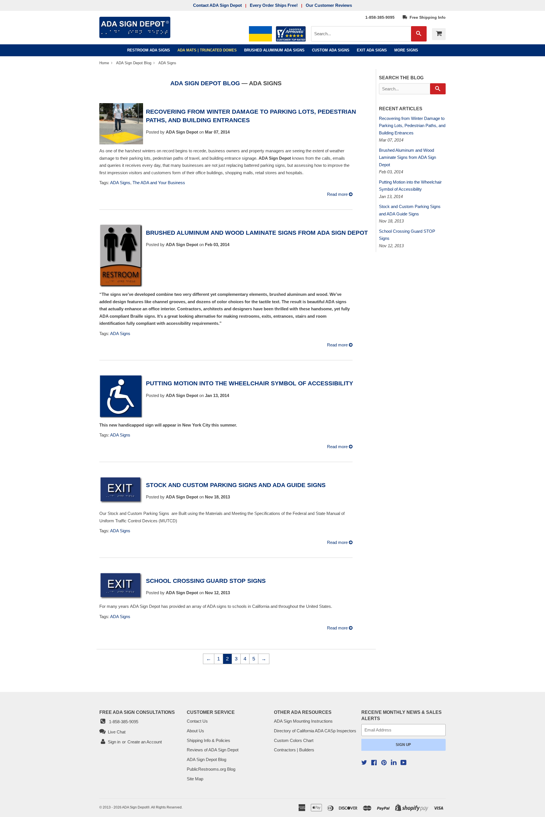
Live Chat (115, 731)
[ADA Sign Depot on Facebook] (374, 763)
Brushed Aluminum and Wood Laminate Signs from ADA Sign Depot (257, 232)
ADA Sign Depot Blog (133, 63)
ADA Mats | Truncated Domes (207, 50)
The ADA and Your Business (159, 182)
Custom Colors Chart (293, 740)
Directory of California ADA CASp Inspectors (315, 730)
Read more (338, 194)
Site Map (195, 778)
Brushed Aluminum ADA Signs (274, 50)
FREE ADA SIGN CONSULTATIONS (137, 712)
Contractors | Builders (294, 749)
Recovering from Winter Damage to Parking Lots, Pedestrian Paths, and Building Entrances (412, 125)
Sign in (114, 741)
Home (104, 63)
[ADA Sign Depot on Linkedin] (394, 763)
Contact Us (197, 721)
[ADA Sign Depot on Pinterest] (384, 763)
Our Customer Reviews (329, 5)
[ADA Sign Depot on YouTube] (403, 763)
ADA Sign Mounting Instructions (303, 721)
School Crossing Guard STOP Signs (206, 580)
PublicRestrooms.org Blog (211, 769)
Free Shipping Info (426, 17)
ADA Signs (120, 182)
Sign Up (403, 745)
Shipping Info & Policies (208, 740)
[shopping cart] (439, 34)
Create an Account (144, 741)
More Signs (406, 50)
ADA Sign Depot (134, 807)
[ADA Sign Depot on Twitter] (364, 763)
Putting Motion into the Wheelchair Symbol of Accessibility (249, 383)
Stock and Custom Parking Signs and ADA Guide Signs (236, 485)
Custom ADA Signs (330, 50)
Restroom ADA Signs (148, 50)
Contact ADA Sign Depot (217, 5)
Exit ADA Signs (372, 50)
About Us (195, 730)
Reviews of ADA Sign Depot (212, 749)
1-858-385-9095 (380, 17)
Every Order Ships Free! (274, 5)
